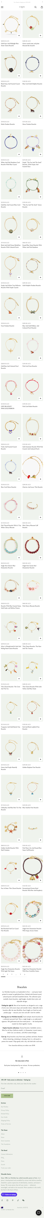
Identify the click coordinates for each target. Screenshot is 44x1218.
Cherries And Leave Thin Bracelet (33, 487)
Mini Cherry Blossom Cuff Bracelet (30, 526)
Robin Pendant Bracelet (8, 124)
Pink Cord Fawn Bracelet (30, 366)
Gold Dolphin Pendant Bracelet (32, 285)
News (2, 1137)
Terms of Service (6, 1124)
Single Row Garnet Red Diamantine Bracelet (29, 567)
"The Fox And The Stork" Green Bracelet (32, 206)
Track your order (6, 1168)
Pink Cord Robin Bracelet (30, 406)
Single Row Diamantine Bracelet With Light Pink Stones (10, 970)
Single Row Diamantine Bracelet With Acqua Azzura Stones (32, 930)
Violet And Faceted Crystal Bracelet (9, 448)
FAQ (2, 1157)
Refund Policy (5, 1114)
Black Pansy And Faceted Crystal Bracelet (10, 85)
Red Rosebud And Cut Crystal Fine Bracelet (10, 930)
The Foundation (5, 1144)
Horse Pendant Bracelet (29, 124)
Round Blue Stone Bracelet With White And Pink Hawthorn (32, 246)
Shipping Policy (5, 1120)
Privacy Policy (5, 1110)
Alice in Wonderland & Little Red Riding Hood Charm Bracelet (11, 647)
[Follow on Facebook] (2, 1200)
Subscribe (7, 1095)
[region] (22, 1062)
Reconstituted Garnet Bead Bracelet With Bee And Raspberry (32, 889)
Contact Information (7, 1154)
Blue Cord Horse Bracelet (8, 487)
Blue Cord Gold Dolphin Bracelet (32, 84)
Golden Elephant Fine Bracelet (31, 767)
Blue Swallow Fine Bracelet (30, 808)
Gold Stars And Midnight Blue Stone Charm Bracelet (10, 44)
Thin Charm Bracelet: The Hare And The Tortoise (32, 647)
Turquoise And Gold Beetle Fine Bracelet (10, 728)
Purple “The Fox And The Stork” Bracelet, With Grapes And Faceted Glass (32, 164)
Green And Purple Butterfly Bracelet (9, 768)
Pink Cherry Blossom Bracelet (31, 606)
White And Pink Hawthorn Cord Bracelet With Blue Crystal (10, 163)
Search (3, 1164)
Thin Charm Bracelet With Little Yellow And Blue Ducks (32, 688)
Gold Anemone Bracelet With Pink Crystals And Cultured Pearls (33, 448)
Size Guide (4, 1117)
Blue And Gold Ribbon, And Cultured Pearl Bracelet (31, 327)
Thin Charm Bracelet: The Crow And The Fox (10, 688)
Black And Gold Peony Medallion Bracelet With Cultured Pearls (10, 246)
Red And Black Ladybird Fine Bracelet (31, 728)
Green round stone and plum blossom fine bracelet (31, 44)
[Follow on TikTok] (18, 1200)
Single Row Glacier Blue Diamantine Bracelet (8, 567)
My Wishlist (4, 1107)
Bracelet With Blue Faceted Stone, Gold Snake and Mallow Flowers (11, 607)
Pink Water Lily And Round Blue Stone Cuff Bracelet (32, 849)
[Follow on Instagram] (7, 1200)
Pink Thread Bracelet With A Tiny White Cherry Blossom (11, 526)
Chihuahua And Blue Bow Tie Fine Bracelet (11, 809)
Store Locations (5, 1141)
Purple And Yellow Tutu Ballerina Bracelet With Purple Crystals (11, 286)
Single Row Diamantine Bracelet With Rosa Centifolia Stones (32, 970)
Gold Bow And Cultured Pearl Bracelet (10, 367)
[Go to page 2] (25, 974)
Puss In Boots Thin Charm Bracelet (11, 888)
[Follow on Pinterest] (13, 1200)
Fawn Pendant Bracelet (7, 326)
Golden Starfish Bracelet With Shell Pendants (10, 849)
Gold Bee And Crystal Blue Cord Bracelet (10, 206)
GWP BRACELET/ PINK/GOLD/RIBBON (7, 407)
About (3, 1134)
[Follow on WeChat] (23, 1200)
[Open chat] (39, 1213)
